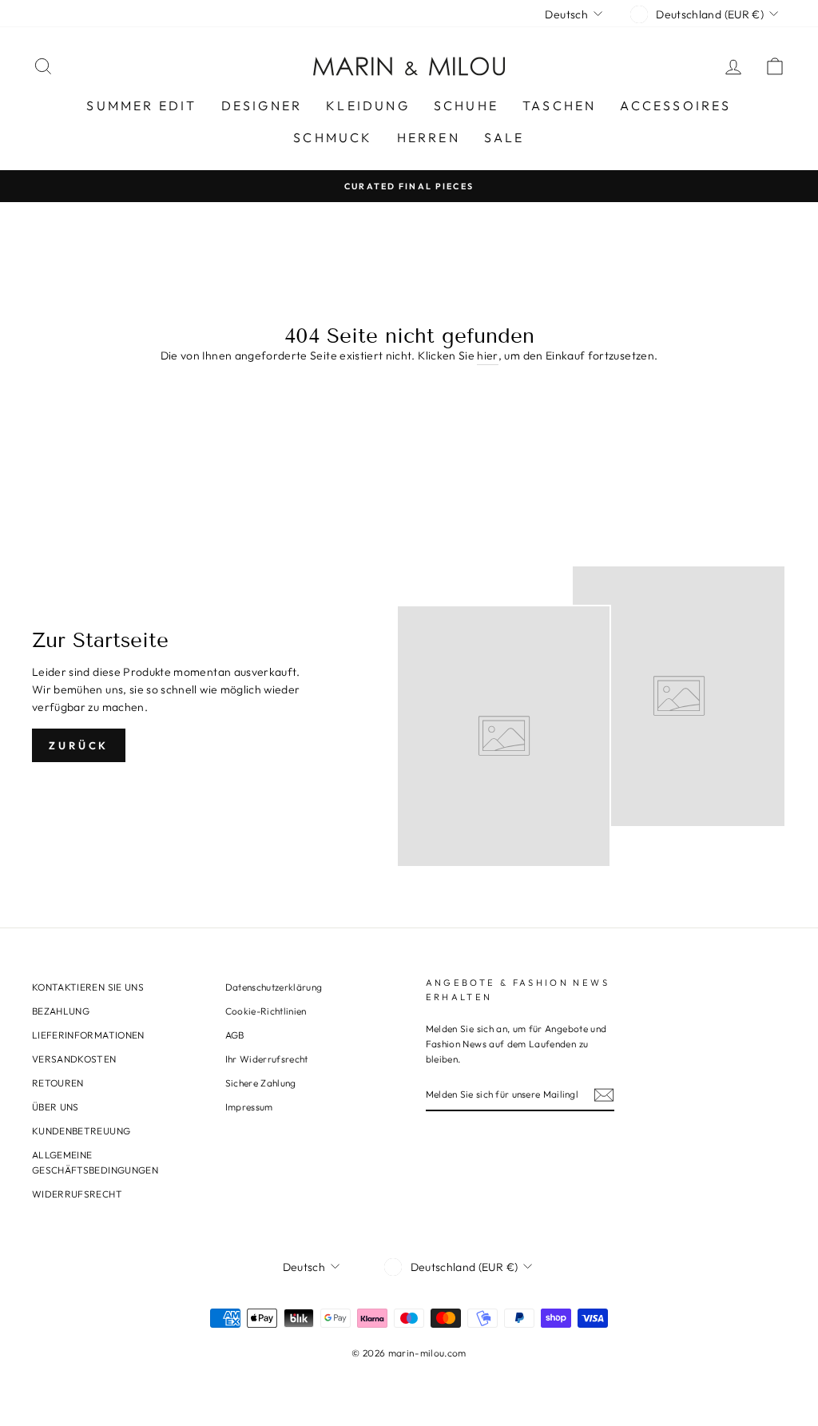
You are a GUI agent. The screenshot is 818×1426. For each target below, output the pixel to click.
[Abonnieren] (604, 1095)
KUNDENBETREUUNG (81, 1131)
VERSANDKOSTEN (74, 1059)
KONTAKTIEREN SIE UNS (88, 987)
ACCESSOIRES (675, 105)
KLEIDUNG (368, 105)
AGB (234, 1035)
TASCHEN (559, 105)
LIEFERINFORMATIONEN (88, 1035)
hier (487, 355)
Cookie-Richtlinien (266, 1011)
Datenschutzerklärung (274, 987)
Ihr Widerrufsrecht (266, 1059)
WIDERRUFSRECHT (77, 1194)
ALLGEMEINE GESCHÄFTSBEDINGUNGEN (95, 1162)
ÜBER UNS (55, 1107)
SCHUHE (466, 105)
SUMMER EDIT (141, 105)
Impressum (249, 1107)
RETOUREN (58, 1083)
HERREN (428, 137)
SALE (504, 137)
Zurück (79, 745)
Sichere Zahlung (260, 1083)
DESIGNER (262, 105)
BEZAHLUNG (60, 1011)
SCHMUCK (332, 137)
